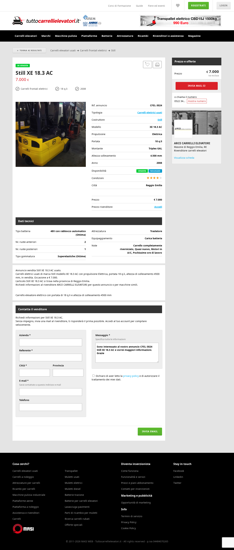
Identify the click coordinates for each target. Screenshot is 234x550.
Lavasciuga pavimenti (77, 506)
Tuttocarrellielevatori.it (57, 20)
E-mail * (24, 380)
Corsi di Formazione (119, 5)
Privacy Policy (128, 522)
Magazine (194, 35)
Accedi (158, 206)
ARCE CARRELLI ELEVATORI (192, 143)
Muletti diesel (73, 488)
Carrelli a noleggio (23, 476)
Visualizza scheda (184, 157)
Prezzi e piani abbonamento (137, 482)
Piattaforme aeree (23, 500)
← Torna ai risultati (29, 50)
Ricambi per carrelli (24, 488)
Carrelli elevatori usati (25, 470)
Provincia (58, 365)
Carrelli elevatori (26, 35)
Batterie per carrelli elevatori (81, 500)
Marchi (46, 35)
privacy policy (131, 376)
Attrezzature (125, 35)
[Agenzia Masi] (28, 532)
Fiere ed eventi (156, 5)
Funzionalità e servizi (133, 476)
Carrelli (17, 518)
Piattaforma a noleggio (26, 506)
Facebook (178, 470)
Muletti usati (72, 476)
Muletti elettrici (73, 482)
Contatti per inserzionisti (135, 488)
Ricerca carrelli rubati (77, 518)
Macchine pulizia (66, 35)
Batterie (107, 35)
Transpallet (71, 470)
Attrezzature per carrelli (26, 482)
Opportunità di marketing (136, 502)
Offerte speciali (73, 524)
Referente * (26, 350)
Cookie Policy (128, 528)
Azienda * (25, 335)
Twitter (177, 482)
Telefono (24, 400)
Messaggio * (102, 335)
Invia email (150, 431)
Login (224, 5)
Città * (23, 365)
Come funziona (129, 470)
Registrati (198, 5)
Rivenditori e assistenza (168, 35)
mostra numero (197, 101)
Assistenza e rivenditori (26, 512)
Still (160, 119)
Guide (139, 5)
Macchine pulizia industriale (29, 494)
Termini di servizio (131, 516)
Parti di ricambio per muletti (81, 512)
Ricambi (143, 35)
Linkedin (178, 476)
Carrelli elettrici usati (149, 112)
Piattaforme (89, 35)
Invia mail (195, 85)
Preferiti (177, 5)
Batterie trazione (74, 494)
